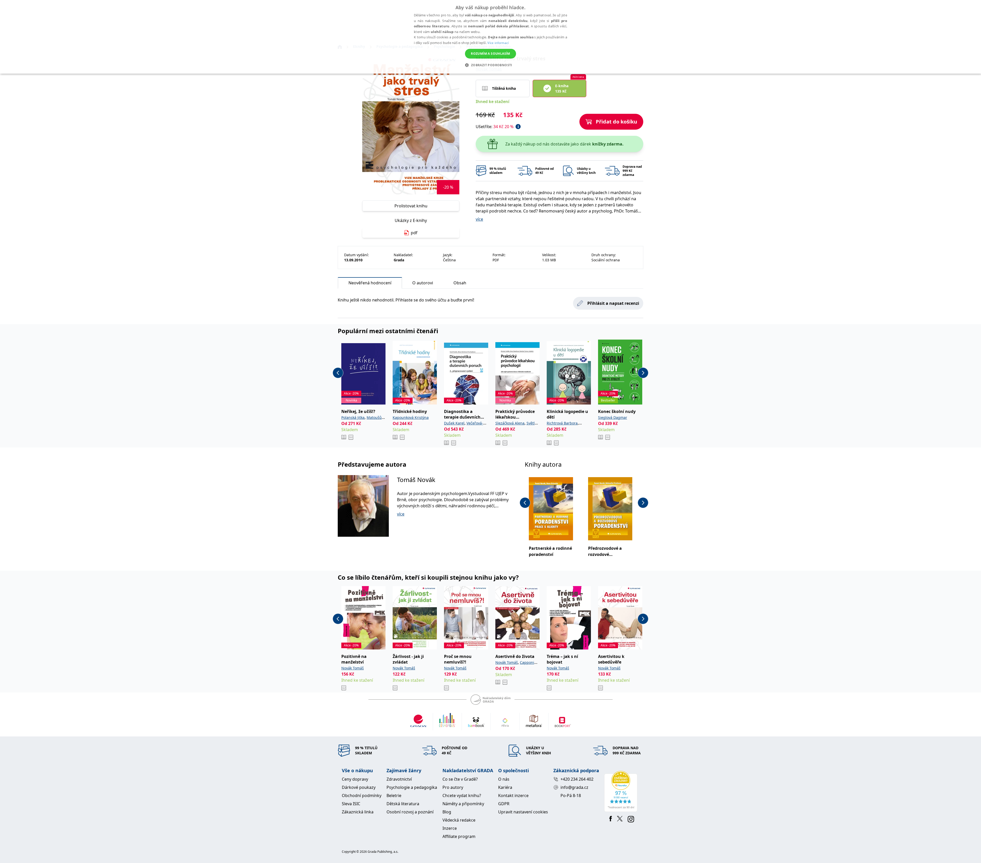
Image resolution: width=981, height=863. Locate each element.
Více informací (498, 43)
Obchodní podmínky (361, 795)
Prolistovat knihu (410, 206)
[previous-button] (338, 372)
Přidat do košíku (616, 121)
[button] (490, 65)
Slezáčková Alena (509, 423)
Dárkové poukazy (359, 787)
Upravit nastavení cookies (523, 812)
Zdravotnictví (399, 779)
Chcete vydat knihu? (461, 795)
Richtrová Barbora (562, 423)
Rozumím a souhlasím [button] (490, 53)
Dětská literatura (403, 803)
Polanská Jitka (353, 417)
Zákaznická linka (357, 812)
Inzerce (449, 828)
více (479, 219)
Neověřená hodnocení (369, 283)
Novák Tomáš (352, 668)
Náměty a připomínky (463, 803)
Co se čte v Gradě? (460, 779)
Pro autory (452, 787)
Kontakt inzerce (513, 795)
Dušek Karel (454, 423)
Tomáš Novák (416, 479)
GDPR (503, 803)
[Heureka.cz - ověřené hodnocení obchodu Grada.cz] (621, 791)
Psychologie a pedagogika (412, 787)
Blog (446, 812)
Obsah (459, 283)
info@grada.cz (574, 787)
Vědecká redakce (458, 820)
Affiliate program (458, 836)
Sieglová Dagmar (612, 417)
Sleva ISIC (351, 803)
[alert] (490, 37)
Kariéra (505, 787)
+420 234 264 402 (576, 779)
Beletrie (394, 795)
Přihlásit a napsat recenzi (613, 303)
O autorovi (422, 283)
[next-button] (643, 372)
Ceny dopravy (355, 779)
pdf (414, 233)
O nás (503, 779)
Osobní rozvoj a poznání (410, 812)
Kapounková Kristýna (411, 417)
